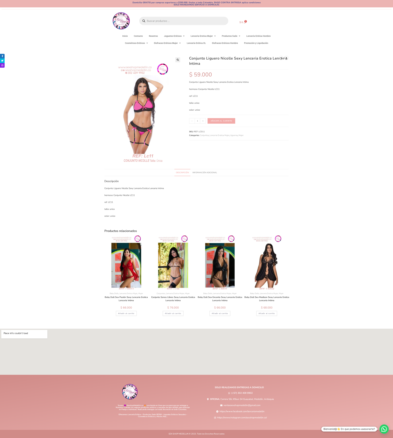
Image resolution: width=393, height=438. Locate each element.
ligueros (234, 135)
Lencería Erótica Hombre (258, 36)
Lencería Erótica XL (196, 43)
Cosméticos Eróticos (135, 43)
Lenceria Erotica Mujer (202, 36)
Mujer (241, 135)
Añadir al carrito (221, 121)
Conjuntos (204, 135)
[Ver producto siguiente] (286, 58)
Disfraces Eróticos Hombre (225, 43)
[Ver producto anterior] (281, 58)
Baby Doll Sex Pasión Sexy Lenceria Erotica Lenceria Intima (126, 299)
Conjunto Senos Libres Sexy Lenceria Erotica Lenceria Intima (173, 299)
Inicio (125, 36)
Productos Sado (229, 36)
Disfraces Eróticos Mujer (166, 43)
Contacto (138, 36)
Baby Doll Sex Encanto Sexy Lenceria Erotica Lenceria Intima (220, 299)
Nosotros (153, 36)
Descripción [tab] (182, 172)
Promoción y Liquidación (256, 43)
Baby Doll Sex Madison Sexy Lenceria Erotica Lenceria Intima (266, 299)
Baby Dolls (114, 293)
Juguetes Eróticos (173, 36)
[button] (177, 59)
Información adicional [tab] (205, 172)
